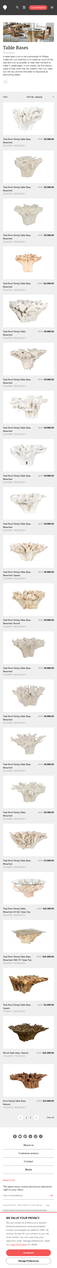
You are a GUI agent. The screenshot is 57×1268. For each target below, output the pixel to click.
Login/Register (38, 7)
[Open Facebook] (15, 1136)
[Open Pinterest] (25, 1136)
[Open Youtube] (20, 1136)
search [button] (17, 7)
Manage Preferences (28, 1261)
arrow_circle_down (5, 81)
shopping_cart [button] (24, 7)
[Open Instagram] (35, 1136)
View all (50, 1117)
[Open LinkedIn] (30, 1136)
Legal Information (18, 1244)
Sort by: (30, 97)
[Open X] (41, 1136)
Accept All (28, 1253)
